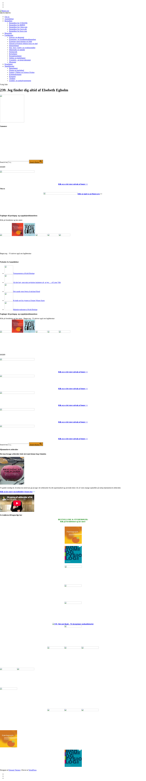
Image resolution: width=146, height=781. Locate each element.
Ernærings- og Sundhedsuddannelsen (22, 39)
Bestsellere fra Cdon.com (18, 27)
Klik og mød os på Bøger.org (89, 194)
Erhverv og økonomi (16, 37)
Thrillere (12, 79)
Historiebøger (14, 46)
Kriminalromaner (15, 74)
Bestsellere (8, 21)
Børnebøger (13, 68)
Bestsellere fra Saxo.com (18, 31)
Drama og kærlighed (16, 70)
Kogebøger (9, 64)
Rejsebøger (13, 54)
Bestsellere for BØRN (17, 25)
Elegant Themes (14, 770)
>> (86, 184)
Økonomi (12, 62)
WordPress (32, 770)
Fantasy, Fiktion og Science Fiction (21, 72)
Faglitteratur (9, 35)
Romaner (12, 76)
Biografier (8, 33)
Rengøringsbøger (15, 56)
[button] (5, 13)
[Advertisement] (17, 145)
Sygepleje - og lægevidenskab (20, 60)
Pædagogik (13, 52)
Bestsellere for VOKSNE (18, 23)
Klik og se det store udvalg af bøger (71, 184)
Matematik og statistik (17, 50)
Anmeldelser (9, 19)
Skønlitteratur (9, 66)
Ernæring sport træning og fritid (20, 41)
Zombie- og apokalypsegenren (20, 81)
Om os (7, 17)
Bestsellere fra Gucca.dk (18, 29)
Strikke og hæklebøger (17, 58)
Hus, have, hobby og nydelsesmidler (22, 48)
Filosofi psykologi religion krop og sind (23, 44)
